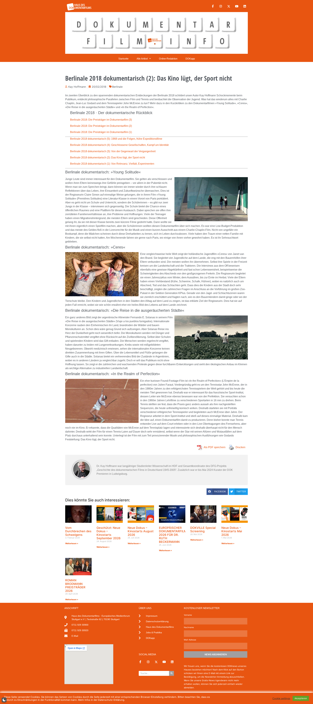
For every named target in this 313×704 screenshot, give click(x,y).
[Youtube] (236, 6)
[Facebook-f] (212, 6)
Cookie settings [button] (281, 698)
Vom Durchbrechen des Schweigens (78, 531)
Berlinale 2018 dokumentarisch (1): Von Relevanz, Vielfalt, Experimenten (112, 163)
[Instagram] (220, 6)
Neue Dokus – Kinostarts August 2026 (141, 531)
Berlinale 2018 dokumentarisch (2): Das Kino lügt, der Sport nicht (107, 157)
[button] (217, 491)
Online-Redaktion (168, 58)
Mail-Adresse (190, 640)
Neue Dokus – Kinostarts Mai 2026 (231, 531)
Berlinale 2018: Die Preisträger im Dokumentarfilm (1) (101, 132)
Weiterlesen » (71, 543)
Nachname (189, 627)
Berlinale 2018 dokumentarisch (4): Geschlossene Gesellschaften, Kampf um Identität (119, 145)
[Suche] (171, 673)
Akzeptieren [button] (301, 698)
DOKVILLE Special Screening (203, 529)
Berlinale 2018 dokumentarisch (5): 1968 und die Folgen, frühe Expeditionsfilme (116, 138)
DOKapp (190, 58)
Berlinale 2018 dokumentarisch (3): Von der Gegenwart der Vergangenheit (113, 151)
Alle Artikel (142, 58)
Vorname (188, 615)
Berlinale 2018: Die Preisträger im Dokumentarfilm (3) (101, 119)
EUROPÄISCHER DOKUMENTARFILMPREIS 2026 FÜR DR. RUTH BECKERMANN (177, 534)
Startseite (123, 58)
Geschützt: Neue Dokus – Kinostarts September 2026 (108, 533)
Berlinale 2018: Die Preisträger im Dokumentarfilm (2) (101, 126)
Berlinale (117, 86)
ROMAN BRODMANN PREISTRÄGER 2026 (75, 586)
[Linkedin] (244, 6)
